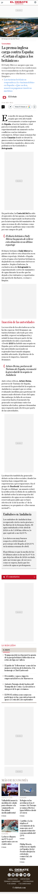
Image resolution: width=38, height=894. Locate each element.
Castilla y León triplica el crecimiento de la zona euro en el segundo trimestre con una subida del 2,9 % (28, 828)
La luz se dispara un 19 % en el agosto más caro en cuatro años (10, 840)
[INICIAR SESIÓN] (35, 2)
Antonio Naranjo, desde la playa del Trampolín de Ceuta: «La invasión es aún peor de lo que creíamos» (19, 686)
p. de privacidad (28, 881)
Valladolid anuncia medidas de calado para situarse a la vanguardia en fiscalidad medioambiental (9, 806)
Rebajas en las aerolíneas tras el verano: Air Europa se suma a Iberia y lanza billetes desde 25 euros (28, 806)
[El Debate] (19, 2)
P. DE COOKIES (11, 884)
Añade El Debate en (21, 107)
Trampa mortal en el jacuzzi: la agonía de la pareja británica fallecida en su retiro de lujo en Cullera (20, 657)
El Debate (12, 97)
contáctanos (25, 879)
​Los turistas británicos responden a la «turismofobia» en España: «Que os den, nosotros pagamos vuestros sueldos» (19, 85)
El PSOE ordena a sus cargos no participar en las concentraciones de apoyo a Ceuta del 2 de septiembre (19, 697)
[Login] (35, 2)
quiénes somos (13, 879)
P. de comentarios (25, 884)
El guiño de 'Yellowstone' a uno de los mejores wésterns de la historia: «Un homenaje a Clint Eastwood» (20, 668)
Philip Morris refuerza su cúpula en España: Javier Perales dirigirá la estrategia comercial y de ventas (28, 851)
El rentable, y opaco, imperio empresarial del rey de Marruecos (18, 677)
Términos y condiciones (12, 881)
